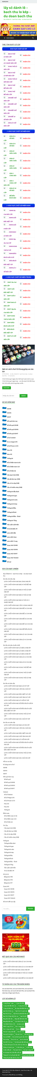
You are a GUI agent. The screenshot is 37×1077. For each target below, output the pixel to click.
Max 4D (9, 454)
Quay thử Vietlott (12, 558)
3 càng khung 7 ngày (8, 1003)
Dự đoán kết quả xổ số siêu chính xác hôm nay (15, 1044)
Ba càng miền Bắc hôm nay (22, 1008)
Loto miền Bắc (11, 533)
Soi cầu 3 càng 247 (28, 1050)
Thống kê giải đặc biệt (27, 1055)
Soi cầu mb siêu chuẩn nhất (11, 645)
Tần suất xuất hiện (13, 524)
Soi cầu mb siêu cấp (9, 579)
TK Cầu (5, 825)
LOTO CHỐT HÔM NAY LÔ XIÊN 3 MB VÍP (17, 651)
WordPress (12, 1074)
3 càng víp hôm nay (8, 1008)
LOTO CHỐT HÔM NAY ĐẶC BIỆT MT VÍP (17, 694)
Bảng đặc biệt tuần (8, 1021)
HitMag (20, 1074)
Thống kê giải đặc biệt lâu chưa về (12, 1057)
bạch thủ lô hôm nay (8, 1011)
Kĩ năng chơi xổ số (8, 764)
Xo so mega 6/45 (12, 442)
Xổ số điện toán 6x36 (13, 462)
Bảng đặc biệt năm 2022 (21, 1018)
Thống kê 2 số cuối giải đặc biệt (11, 1055)
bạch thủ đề (23, 1016)
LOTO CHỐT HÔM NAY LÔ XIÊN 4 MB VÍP (17, 654)
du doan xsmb (20, 1024)
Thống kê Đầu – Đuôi (13, 516)
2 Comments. (11, 375)
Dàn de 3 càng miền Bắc (9, 1031)
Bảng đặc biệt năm (8, 1018)
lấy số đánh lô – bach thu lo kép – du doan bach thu (18, 11)
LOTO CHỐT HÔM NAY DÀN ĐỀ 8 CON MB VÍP (18, 978)
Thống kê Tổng (12, 520)
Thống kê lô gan (12, 495)
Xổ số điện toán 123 (13, 466)
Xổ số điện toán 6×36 (10, 816)
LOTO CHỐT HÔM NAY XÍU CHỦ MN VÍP (17, 758)
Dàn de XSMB (6, 1037)
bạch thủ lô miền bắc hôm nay (21, 1013)
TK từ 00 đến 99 (12, 529)
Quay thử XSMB (12, 545)
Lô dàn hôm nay (20, 1047)
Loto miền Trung (12, 541)
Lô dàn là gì (29, 1047)
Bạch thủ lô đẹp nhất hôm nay (10, 1016)
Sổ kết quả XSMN (12, 429)
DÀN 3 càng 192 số (8, 1026)
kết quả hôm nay (12, 421)
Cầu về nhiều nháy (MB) (14, 487)
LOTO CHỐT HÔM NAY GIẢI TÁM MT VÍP (17, 697)
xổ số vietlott (11, 437)
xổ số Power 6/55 (12, 446)
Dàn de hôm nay (28, 1034)
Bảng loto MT (8, 883)
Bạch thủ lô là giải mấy (21, 1011)
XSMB (9, 409)
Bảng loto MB (8, 877)
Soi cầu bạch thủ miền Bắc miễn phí (12, 1052)
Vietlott (5, 792)
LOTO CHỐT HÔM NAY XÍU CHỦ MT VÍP (17, 719)
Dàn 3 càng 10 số (19, 1026)
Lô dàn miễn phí (7, 1050)
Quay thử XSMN (12, 549)
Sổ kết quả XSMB (12, 425)
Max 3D (9, 450)
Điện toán (6, 813)
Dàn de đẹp (6, 1039)
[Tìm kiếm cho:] (18, 909)
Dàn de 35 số (18, 1034)
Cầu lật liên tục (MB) (13, 479)
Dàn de (18, 1029)
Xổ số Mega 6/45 (9, 797)
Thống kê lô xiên (12, 500)
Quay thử (6, 886)
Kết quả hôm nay (8, 776)
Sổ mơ (9, 562)
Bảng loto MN (8, 880)
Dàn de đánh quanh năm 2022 (20, 1037)
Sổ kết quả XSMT (12, 433)
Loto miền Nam (12, 537)
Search (23, 395)
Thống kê (10, 458)
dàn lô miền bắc (24, 1039)
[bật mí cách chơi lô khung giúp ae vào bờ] (18, 355)
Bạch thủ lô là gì (7, 1013)
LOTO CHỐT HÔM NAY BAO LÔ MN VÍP (17, 725)
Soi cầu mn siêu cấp (9, 722)
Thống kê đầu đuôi (13, 491)
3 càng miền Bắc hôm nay (9, 1005)
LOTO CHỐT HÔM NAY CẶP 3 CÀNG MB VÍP (18, 605)
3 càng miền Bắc (20, 1003)
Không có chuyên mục (8, 1047)
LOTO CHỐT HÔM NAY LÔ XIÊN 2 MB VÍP (17, 648)
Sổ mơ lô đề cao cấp (9, 901)
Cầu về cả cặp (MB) (13, 483)
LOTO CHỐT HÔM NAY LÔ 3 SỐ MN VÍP (16, 739)
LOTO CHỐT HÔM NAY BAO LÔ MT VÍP (16, 686)
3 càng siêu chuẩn (22, 1005)
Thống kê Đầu (11, 508)
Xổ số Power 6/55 (9, 800)
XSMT (9, 417)
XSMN (9, 413)
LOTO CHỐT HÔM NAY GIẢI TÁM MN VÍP (17, 736)
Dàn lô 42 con (14, 1039)
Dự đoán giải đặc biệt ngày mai (23, 1042)
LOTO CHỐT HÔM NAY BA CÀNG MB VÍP (17, 581)
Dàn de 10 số (20, 1031)
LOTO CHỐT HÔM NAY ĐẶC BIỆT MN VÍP (17, 733)
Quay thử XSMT (12, 553)
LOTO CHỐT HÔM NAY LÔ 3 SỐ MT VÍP (16, 700)
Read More (6, 387)
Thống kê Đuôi (11, 512)
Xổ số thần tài (11, 471)
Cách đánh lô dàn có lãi (9, 1024)
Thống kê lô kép (12, 504)
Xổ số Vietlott (8, 794)
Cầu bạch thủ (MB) (13, 475)
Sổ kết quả (7, 779)
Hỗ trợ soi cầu (7, 761)
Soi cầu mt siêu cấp (9, 683)
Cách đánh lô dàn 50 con (21, 1021)
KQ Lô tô (6, 874)
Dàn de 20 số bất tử (8, 1034)
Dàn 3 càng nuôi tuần (8, 1029)
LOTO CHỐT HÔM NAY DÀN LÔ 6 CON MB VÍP (18, 967)
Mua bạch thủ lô (17, 1050)
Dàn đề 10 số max (8, 1042)
